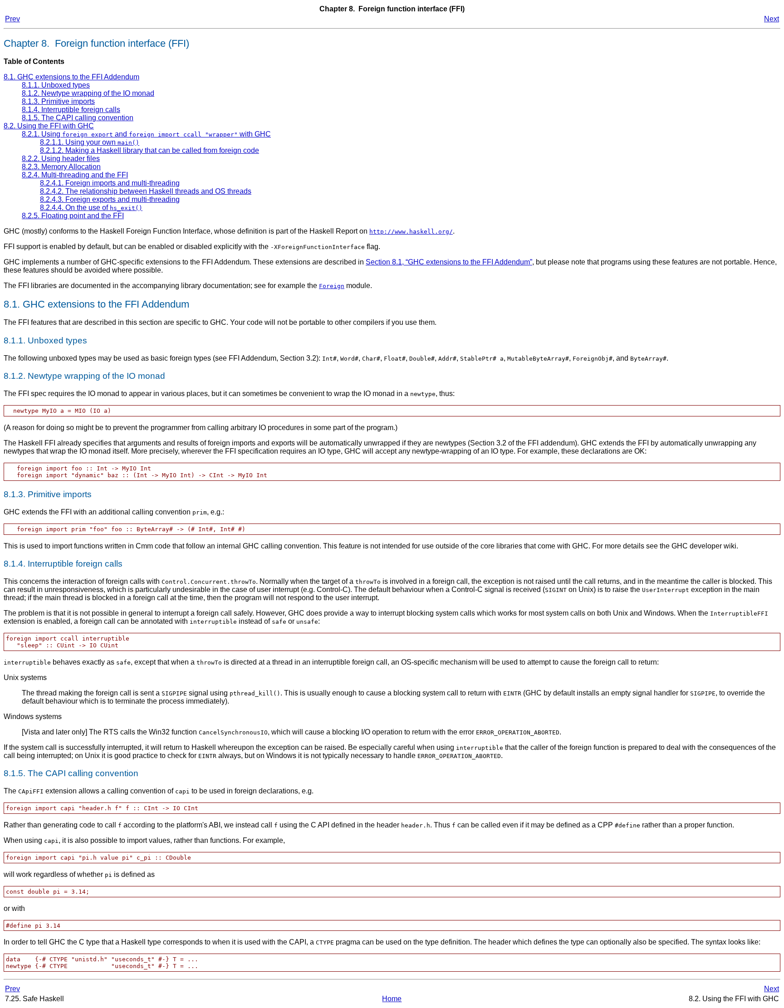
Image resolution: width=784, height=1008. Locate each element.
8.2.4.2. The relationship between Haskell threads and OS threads (145, 191)
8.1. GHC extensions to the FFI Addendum (71, 77)
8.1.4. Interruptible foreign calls (71, 109)
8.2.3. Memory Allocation (61, 167)
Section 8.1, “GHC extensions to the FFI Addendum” (449, 262)
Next (771, 19)
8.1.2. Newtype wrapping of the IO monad (88, 93)
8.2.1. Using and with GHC (146, 134)
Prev (12, 19)
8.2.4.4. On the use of (91, 207)
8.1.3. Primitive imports (58, 101)
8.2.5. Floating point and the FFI (73, 216)
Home (392, 999)
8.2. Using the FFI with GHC (49, 126)
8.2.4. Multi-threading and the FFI (75, 175)
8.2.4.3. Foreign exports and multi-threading (110, 199)
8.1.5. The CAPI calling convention (77, 118)
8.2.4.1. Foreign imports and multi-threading (110, 183)
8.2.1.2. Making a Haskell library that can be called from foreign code (149, 150)
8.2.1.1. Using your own (89, 142)
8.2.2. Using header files (61, 158)
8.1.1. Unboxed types (56, 85)
